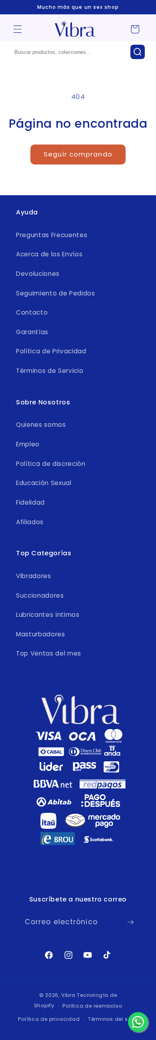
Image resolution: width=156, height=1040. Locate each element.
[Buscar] (137, 52)
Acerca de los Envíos (49, 254)
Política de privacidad (49, 1019)
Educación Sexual (44, 483)
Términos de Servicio (49, 370)
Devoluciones (38, 273)
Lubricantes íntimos (48, 614)
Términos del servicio (117, 1019)
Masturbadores (40, 634)
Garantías (32, 332)
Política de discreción (51, 464)
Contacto (32, 312)
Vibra (68, 995)
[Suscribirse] (130, 922)
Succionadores (40, 595)
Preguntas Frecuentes (51, 235)
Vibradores (33, 576)
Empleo (28, 444)
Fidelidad (30, 502)
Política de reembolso (92, 1005)
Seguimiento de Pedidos (55, 293)
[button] (17, 29)
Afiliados (30, 522)
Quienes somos (41, 424)
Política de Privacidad (51, 351)
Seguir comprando (78, 154)
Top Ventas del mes (48, 653)
